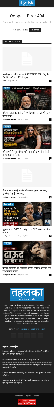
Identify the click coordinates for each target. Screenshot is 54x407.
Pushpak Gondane (9, 119)
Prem (4, 81)
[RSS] (27, 335)
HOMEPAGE (35, 30)
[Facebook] (13, 335)
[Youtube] (40, 335)
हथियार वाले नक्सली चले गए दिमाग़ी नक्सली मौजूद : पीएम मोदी (21, 360)
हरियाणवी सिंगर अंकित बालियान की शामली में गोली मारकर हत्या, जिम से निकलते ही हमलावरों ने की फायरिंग (27, 366)
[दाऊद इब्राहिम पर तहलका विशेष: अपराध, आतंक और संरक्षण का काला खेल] (27, 253)
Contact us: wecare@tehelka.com (31, 329)
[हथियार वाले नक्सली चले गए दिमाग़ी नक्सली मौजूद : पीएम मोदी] (27, 98)
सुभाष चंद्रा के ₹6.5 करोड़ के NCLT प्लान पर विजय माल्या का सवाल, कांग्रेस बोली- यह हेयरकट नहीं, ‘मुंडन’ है (26, 381)
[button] (4, 3)
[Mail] (20, 335)
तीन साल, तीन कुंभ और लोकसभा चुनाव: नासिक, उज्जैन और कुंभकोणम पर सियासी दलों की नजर (27, 374)
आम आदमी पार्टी (19, 396)
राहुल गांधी (28, 396)
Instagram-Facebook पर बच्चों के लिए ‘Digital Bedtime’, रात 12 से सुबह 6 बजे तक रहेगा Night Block (25, 352)
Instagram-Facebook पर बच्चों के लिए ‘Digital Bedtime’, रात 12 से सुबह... (26, 76)
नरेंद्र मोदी (36, 396)
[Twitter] (33, 335)
